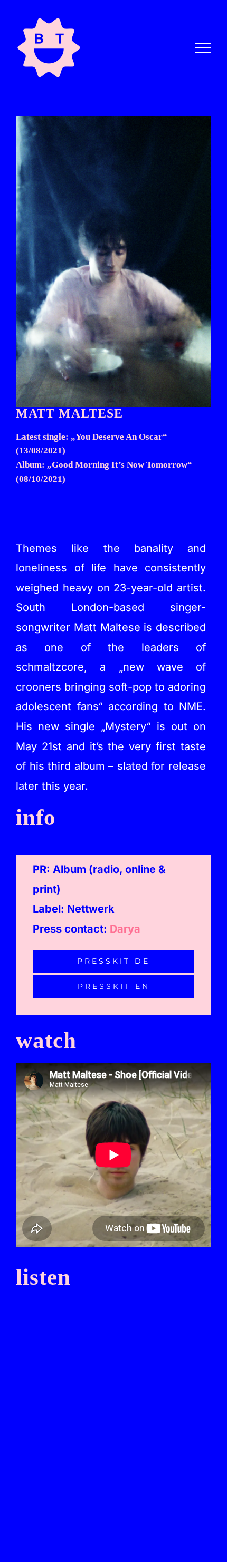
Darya (125, 929)
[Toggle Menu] (203, 48)
